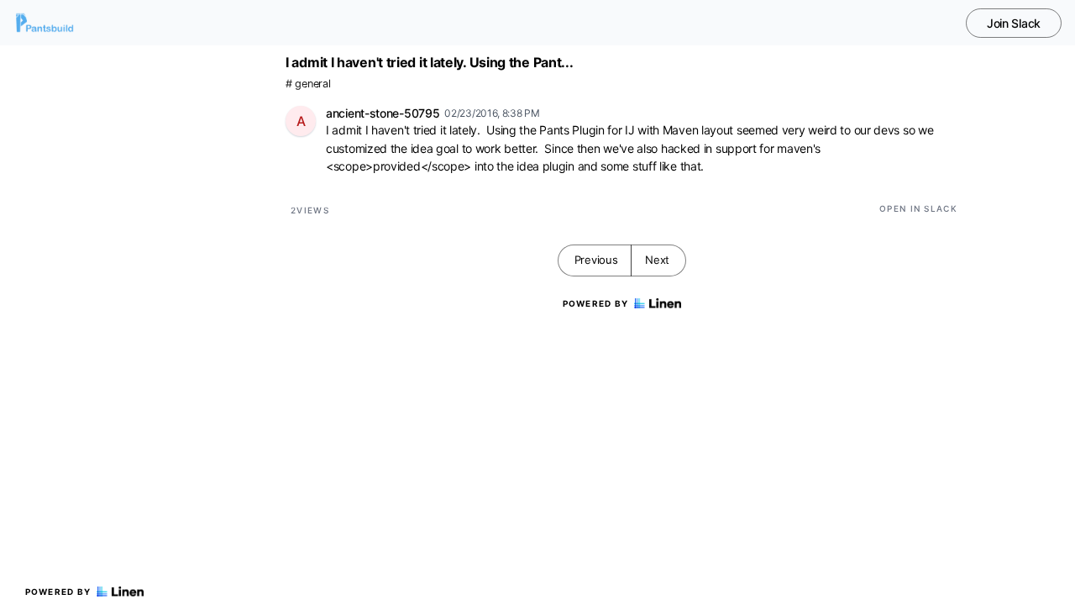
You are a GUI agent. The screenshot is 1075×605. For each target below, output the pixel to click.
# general (308, 83)
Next (657, 259)
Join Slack (1014, 23)
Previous (596, 259)
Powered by (58, 592)
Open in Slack (918, 208)
